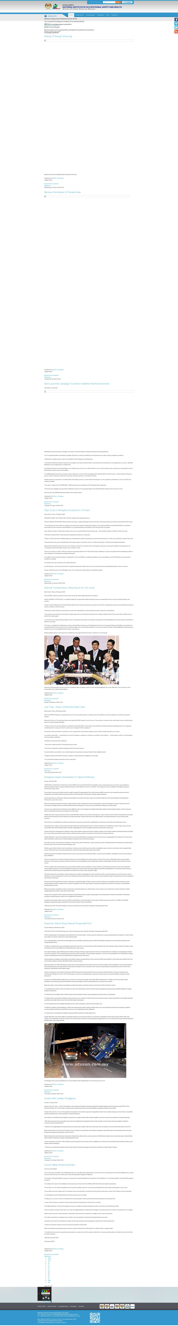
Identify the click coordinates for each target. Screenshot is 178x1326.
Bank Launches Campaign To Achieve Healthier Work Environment (76, 383)
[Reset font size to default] (46, 1299)
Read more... (47, 185)
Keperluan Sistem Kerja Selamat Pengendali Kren (68, 923)
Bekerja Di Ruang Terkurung (58, 36)
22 (49, 1278)
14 (49, 1263)
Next (49, 1280)
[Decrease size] (49, 1299)
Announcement (90, 15)
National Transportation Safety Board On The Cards (69, 587)
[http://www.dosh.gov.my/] (122, 1306)
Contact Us (115, 15)
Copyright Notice (63, 1306)
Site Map (81, 1306)
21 (49, 1276)
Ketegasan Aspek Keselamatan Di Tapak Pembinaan (69, 777)
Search (118, 2)
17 (49, 1269)
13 (49, 1262)
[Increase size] (43, 1299)
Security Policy (52, 1306)
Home (71, 15)
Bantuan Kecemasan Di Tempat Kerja (62, 192)
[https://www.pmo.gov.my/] (107, 1306)
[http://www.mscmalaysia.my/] (112, 1306)
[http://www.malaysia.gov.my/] (102, 1306)
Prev (49, 1260)
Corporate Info (80, 15)
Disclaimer (74, 1306)
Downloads (100, 15)
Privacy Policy (41, 1306)
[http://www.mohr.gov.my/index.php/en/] (117, 1306)
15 (49, 1265)
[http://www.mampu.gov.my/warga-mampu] (132, 1306)
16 (49, 1267)
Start (49, 1258)
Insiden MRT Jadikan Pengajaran (60, 1098)
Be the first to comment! (51, 183)
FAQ (107, 15)
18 (49, 1271)
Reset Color (45, 1293)
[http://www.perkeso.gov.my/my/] (127, 1306)
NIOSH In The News (58, 178)
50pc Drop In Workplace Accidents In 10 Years (67, 510)
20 (49, 1275)
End (49, 1282)
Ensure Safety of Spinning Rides (59, 1164)
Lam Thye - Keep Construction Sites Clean (64, 706)
